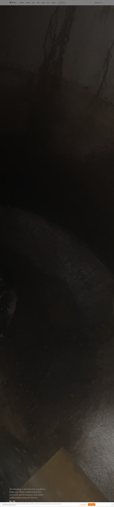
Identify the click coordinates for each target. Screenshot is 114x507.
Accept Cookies (91, 504)
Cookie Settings (83, 504)
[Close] (112, 504)
